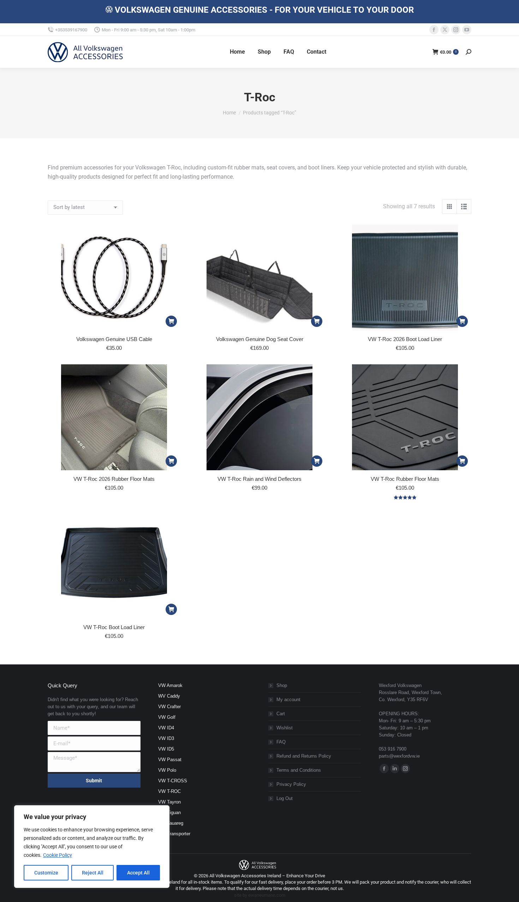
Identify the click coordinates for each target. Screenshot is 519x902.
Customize (46, 873)
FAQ (281, 742)
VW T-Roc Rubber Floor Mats (405, 479)
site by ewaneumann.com (259, 895)
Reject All (92, 873)
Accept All (138, 873)
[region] (91, 846)
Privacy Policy (291, 784)
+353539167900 (71, 29)
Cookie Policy (57, 855)
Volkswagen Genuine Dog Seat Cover (259, 339)
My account (288, 699)
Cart (280, 713)
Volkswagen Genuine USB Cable (114, 339)
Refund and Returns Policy (303, 756)
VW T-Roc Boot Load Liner (114, 627)
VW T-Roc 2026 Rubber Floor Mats (114, 479)
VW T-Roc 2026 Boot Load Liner (405, 339)
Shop (281, 685)
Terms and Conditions (298, 770)
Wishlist (284, 727)
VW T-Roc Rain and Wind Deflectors (259, 479)
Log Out (284, 798)
